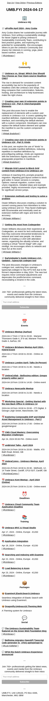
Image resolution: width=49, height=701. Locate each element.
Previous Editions (34, 3)
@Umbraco (8, 55)
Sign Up (10, 3)
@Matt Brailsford (11, 133)
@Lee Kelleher (10, 646)
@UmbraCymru (10, 473)
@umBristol (8, 455)
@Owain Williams (11, 218)
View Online (20, 3)
